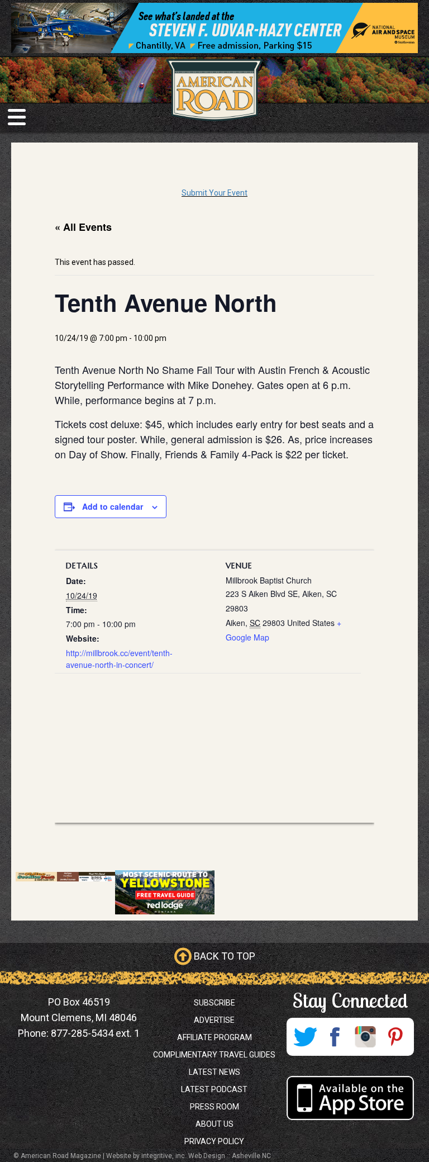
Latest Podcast (214, 1089)
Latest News (214, 1072)
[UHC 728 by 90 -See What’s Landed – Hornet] (214, 28)
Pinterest (395, 1036)
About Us (214, 1124)
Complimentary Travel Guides (214, 1054)
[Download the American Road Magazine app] (350, 1098)
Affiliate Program (214, 1037)
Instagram (365, 1036)
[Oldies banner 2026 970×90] (65, 876)
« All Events (83, 227)
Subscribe (214, 1002)
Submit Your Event (214, 192)
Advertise (214, 1020)
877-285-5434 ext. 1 (95, 1033)
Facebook (335, 1036)
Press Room (214, 1106)
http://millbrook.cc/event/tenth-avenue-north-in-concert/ (119, 658)
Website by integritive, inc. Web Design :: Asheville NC (188, 1156)
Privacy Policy (214, 1141)
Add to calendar (112, 506)
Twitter (305, 1036)
